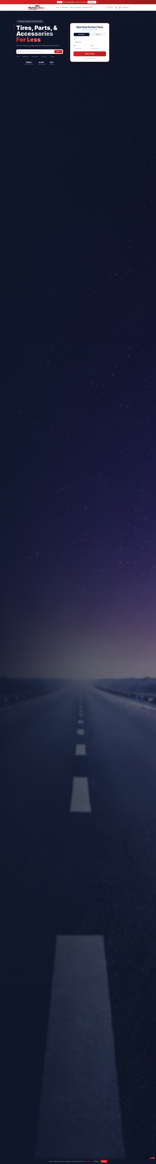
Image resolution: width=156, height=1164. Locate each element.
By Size (98, 34)
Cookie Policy (87, 1161)
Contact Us (125, 7)
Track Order (85, 7)
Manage (96, 1161)
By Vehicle (82, 34)
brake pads (35, 56)
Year (74, 39)
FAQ (91, 7)
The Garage (77, 7)
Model (91, 45)
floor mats (44, 56)
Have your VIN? (89, 58)
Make (74, 45)
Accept (104, 1161)
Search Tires (89, 54)
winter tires (25, 56)
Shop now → (92, 2)
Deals (71, 7)
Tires (57, 7)
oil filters (52, 56)
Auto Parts (65, 7)
